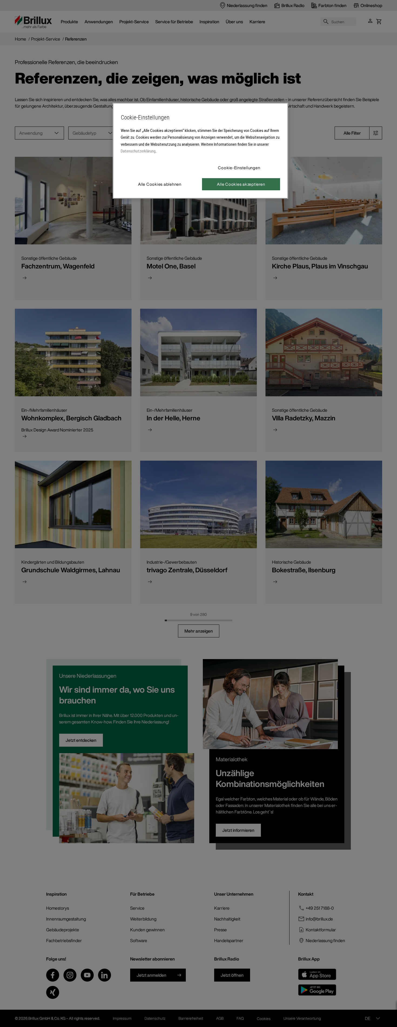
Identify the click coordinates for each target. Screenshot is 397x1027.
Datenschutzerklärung (138, 151)
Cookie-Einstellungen (239, 168)
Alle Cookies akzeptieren (241, 184)
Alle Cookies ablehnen (159, 184)
